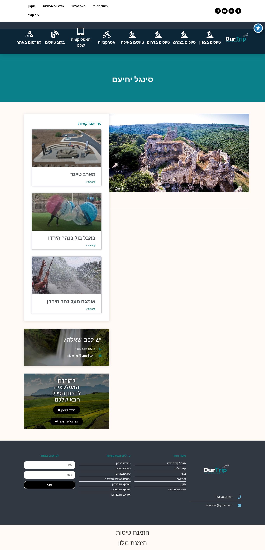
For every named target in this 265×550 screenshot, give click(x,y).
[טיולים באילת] (132, 34)
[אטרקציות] (107, 34)
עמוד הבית (100, 6)
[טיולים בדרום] (158, 34)
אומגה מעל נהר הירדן (71, 301)
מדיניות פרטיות (53, 6)
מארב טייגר (82, 174)
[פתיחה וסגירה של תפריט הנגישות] (258, 28)
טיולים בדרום (158, 42)
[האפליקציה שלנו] (81, 31)
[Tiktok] (218, 11)
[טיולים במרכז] (184, 34)
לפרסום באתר (29, 42)
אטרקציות (106, 42)
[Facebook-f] (238, 11)
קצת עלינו (79, 6)
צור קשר (33, 15)
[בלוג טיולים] (55, 34)
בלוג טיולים (55, 42)
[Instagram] (231, 11)
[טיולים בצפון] (210, 34)
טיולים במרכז (184, 42)
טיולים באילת (132, 42)
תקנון (31, 6)
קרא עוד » (90, 182)
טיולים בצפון (210, 42)
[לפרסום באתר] (29, 34)
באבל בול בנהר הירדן (71, 238)
